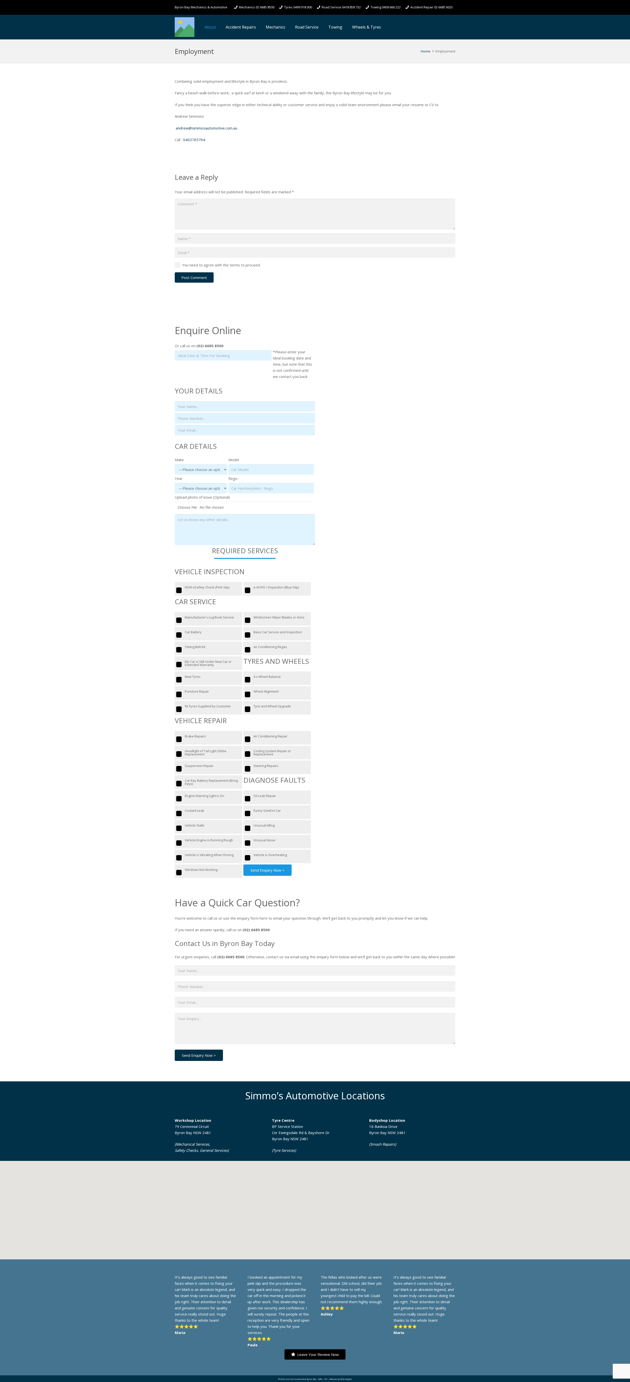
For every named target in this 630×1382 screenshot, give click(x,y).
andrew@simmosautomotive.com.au (206, 128)
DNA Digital (346, 1379)
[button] (219, 27)
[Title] (184, 27)
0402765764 (194, 139)
